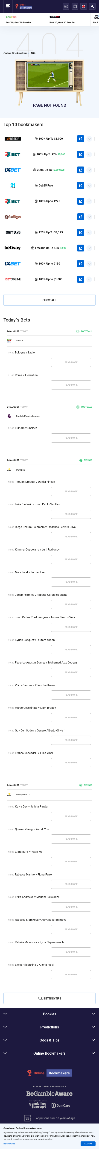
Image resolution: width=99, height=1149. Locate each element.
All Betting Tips (49, 998)
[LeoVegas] (13, 217)
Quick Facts (89, 137)
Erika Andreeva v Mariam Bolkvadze (37, 897)
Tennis (88, 460)
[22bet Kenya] (13, 154)
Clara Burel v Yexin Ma (29, 851)
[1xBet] (13, 264)
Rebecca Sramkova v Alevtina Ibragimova (41, 919)
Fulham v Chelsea (26, 428)
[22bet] (13, 201)
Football (86, 331)
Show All (49, 300)
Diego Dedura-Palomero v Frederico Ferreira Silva (45, 527)
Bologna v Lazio (25, 352)
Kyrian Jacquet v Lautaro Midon (35, 640)
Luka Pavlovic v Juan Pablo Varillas (37, 504)
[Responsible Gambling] (49, 1102)
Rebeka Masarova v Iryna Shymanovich (39, 942)
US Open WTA (23, 794)
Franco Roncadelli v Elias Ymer (34, 753)
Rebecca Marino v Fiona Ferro (33, 874)
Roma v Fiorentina (26, 375)
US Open (20, 470)
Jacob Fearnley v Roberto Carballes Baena (41, 594)
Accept (88, 1144)
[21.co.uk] (13, 186)
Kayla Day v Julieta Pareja (31, 806)
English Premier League (28, 416)
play (80, 138)
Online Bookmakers (15, 53)
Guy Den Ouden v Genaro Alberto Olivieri (39, 730)
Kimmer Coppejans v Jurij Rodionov (37, 549)
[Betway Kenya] (13, 248)
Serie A (19, 340)
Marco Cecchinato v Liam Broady (35, 707)
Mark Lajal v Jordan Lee (29, 572)
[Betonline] (13, 279)
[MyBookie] (13, 139)
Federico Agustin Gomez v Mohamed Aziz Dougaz (46, 662)
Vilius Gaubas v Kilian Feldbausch (36, 685)
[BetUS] (13, 232)
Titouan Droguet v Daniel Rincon (35, 481)
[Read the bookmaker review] (25, 19)
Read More (71, 362)
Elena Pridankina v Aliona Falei (34, 964)
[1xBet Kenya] (13, 170)
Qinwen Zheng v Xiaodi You (32, 829)
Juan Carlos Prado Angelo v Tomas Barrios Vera (45, 617)
